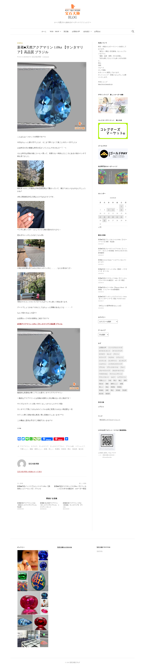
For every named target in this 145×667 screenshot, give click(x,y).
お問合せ (97, 31)
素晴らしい (38, 449)
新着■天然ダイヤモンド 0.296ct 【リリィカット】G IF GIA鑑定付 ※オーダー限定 (70, 487)
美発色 (63, 449)
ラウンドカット (104, 377)
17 (100, 217)
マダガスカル (103, 374)
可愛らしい (24, 449)
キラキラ (34, 446)
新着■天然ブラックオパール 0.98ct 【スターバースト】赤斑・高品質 (112, 240)
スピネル (111, 357)
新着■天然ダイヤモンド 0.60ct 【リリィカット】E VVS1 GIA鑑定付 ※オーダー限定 (112, 279)
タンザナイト (112, 361)
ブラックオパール (112, 367)
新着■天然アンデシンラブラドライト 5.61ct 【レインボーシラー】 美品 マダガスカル (112, 298)
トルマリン (102, 364)
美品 (107, 387)
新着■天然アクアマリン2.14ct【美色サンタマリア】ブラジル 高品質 (27, 505)
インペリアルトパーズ (115, 347)
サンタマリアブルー (57, 446)
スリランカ (102, 361)
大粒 (109, 380)
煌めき (101, 384)
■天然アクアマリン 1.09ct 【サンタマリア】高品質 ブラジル (39, 324)
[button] (27, 560)
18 (104, 217)
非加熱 (118, 390)
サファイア (102, 357)
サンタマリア (43, 446)
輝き (69, 449)
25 (104, 220)
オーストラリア (117, 351)
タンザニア (122, 361)
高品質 (74, 449)
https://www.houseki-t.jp (105, 84)
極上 (120, 380)
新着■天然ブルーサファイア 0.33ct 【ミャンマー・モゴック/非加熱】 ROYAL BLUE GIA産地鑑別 (112, 251)
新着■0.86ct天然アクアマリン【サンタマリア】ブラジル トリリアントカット (49, 505)
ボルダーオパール (118, 370)
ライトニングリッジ (116, 374)
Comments (45, 57)
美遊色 (101, 390)
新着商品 (20, 43)
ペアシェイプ (80, 446)
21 (117, 217)
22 (121, 217)
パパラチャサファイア (115, 364)
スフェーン (119, 357)
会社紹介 (86, 31)
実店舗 (66, 31)
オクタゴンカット (104, 351)
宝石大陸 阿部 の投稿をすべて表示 (29, 472)
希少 (115, 380)
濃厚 (125, 380)
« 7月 (99, 227)
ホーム (44, 31)
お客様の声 (76, 31)
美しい (51, 449)
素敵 (31, 449)
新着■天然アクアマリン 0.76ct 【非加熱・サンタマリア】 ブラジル (73, 505)
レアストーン (122, 377)
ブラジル (102, 367)
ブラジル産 (70, 446)
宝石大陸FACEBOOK (64, 547)
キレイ (109, 354)
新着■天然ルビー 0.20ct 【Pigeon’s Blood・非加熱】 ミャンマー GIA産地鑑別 (112, 288)
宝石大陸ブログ (75, 662)
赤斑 (107, 390)
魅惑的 (108, 394)
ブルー (122, 367)
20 (113, 217)
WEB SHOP (54, 31)
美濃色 (57, 449)
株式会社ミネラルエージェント (110, 420)
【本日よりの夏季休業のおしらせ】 (110, 306)
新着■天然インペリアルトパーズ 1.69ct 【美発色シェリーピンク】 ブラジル (33, 487)
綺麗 (45, 449)
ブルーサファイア (104, 370)
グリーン (116, 354)
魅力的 (81, 449)
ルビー (113, 377)
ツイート (100, 551)
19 (108, 217)
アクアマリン (24, 446)
